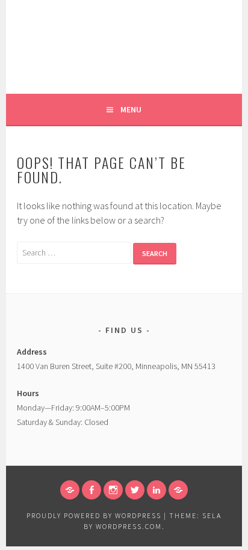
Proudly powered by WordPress (93, 515)
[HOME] (69, 490)
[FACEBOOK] (91, 490)
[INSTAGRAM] (113, 490)
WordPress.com (129, 526)
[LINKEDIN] (156, 490)
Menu (130, 109)
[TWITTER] (134, 490)
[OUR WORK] (178, 490)
